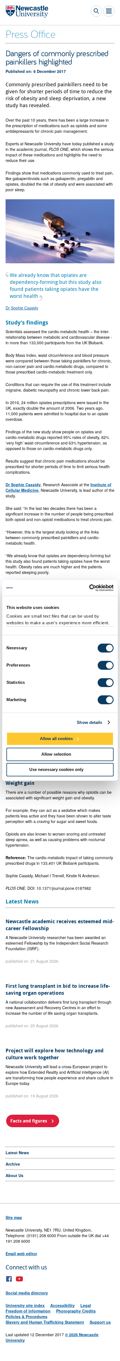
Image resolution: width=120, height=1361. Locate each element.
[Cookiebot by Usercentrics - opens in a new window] (89, 587)
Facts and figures (28, 1121)
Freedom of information (28, 1311)
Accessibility (62, 1305)
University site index (25, 1305)
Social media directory (27, 1293)
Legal (85, 1305)
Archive (13, 1164)
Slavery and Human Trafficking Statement (45, 1322)
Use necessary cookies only (56, 769)
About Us (14, 1175)
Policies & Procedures (26, 1316)
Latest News (17, 1152)
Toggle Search (96, 11)
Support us (100, 1322)
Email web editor (21, 1253)
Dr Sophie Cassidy (22, 308)
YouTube (19, 1279)
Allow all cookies (56, 738)
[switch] (106, 665)
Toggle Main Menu (108, 11)
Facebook (9, 1279)
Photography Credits (76, 1311)
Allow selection (56, 754)
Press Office (31, 33)
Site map (14, 1217)
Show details (89, 722)
